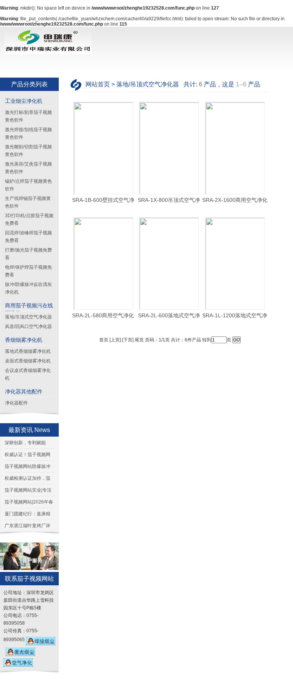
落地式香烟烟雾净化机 (28, 351)
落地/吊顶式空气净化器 (28, 317)
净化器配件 (16, 403)
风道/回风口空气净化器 (28, 326)
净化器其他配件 (23, 391)
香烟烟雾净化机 (23, 340)
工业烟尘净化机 (23, 101)
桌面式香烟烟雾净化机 (28, 361)
